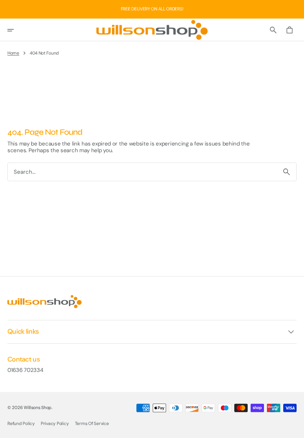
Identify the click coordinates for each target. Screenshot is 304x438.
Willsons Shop (38, 408)
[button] (15, 30)
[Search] (286, 172)
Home (13, 53)
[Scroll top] (295, 429)
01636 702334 (25, 370)
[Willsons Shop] (152, 30)
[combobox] (142, 171)
